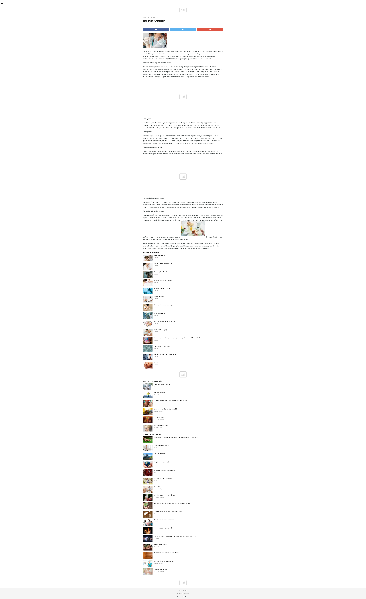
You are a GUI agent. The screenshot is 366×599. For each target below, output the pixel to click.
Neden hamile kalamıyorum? (163, 264)
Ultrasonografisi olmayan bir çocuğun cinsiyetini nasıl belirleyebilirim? (177, 338)
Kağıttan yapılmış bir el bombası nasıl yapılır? (168, 511)
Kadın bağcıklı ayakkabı (161, 445)
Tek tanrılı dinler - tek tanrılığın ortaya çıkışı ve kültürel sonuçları (175, 536)
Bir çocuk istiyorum (153, 17)
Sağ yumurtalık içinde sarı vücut (164, 321)
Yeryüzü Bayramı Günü (161, 462)
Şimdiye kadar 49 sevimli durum (164, 495)
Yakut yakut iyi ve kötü (161, 545)
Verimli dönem (159, 297)
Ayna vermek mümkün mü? (163, 528)
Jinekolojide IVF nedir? (161, 272)
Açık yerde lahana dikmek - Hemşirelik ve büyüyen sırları (172, 503)
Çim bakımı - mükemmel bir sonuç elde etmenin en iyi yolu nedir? (176, 437)
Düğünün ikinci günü (160, 569)
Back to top (183, 590)
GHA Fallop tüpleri (159, 313)
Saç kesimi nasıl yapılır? (161, 425)
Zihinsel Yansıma (159, 417)
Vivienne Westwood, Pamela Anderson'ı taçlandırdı (170, 401)
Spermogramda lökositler (162, 288)
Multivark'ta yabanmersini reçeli (164, 470)
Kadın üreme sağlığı (160, 330)
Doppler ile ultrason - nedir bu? (164, 520)
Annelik (145, 17)
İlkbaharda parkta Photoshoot (164, 478)
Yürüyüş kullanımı (159, 392)
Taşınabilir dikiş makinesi (162, 384)
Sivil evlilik (157, 487)
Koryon (156, 363)
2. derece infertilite (160, 255)
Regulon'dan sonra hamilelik (163, 280)
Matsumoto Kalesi (160, 454)
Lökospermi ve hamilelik (162, 346)
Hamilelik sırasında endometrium (165, 354)
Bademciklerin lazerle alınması (164, 561)
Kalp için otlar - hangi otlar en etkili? (166, 409)
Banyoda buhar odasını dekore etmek (166, 553)
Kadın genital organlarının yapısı (164, 305)
